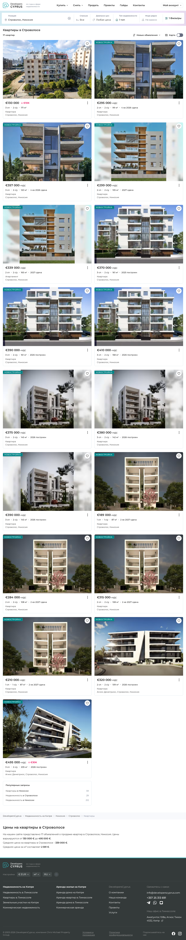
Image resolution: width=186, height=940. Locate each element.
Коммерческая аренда (70, 907)
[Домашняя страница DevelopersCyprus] (12, 5)
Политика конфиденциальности (121, 933)
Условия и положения (89, 933)
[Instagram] (180, 933)
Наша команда (117, 897)
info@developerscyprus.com (163, 892)
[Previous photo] (6, 69)
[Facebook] (173, 933)
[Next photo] (88, 69)
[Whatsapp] (155, 902)
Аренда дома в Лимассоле (72, 902)
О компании (116, 892)
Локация (12, 16)
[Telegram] (148, 902)
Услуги (113, 912)
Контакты (114, 902)
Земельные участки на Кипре (21, 902)
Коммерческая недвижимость (21, 907)
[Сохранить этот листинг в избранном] (87, 43)
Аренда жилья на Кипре (71, 886)
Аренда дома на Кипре (70, 892)
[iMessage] (161, 902)
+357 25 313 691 (156, 897)
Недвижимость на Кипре (18, 886)
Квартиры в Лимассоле (17, 897)
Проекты (114, 907)
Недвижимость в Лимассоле (20, 892)
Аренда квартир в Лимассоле (74, 897)
